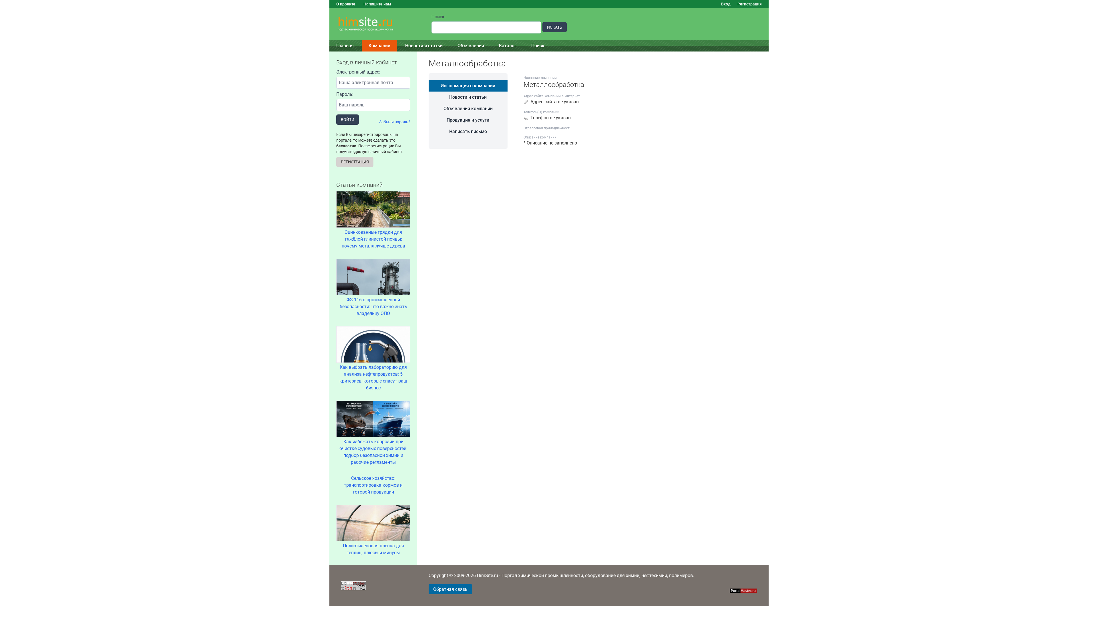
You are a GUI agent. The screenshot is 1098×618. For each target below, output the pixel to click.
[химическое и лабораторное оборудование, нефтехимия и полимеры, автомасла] (377, 24)
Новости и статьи (424, 45)
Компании (379, 45)
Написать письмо (468, 131)
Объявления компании (468, 108)
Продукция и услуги (468, 120)
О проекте (345, 4)
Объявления (471, 45)
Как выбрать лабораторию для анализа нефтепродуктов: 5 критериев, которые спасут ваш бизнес (373, 378)
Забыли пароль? (394, 122)
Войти (347, 119)
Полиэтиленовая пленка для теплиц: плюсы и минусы (373, 549)
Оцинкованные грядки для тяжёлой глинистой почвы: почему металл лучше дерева (373, 239)
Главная (345, 45)
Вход (726, 4)
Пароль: (344, 94)
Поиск (537, 45)
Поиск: (438, 16)
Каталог (507, 45)
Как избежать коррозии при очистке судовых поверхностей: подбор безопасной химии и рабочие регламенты (373, 452)
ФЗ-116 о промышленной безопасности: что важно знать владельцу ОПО (373, 306)
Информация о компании (468, 85)
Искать (554, 27)
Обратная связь (450, 589)
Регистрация (749, 4)
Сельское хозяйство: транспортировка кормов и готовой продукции (373, 485)
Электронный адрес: (358, 72)
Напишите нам (377, 4)
